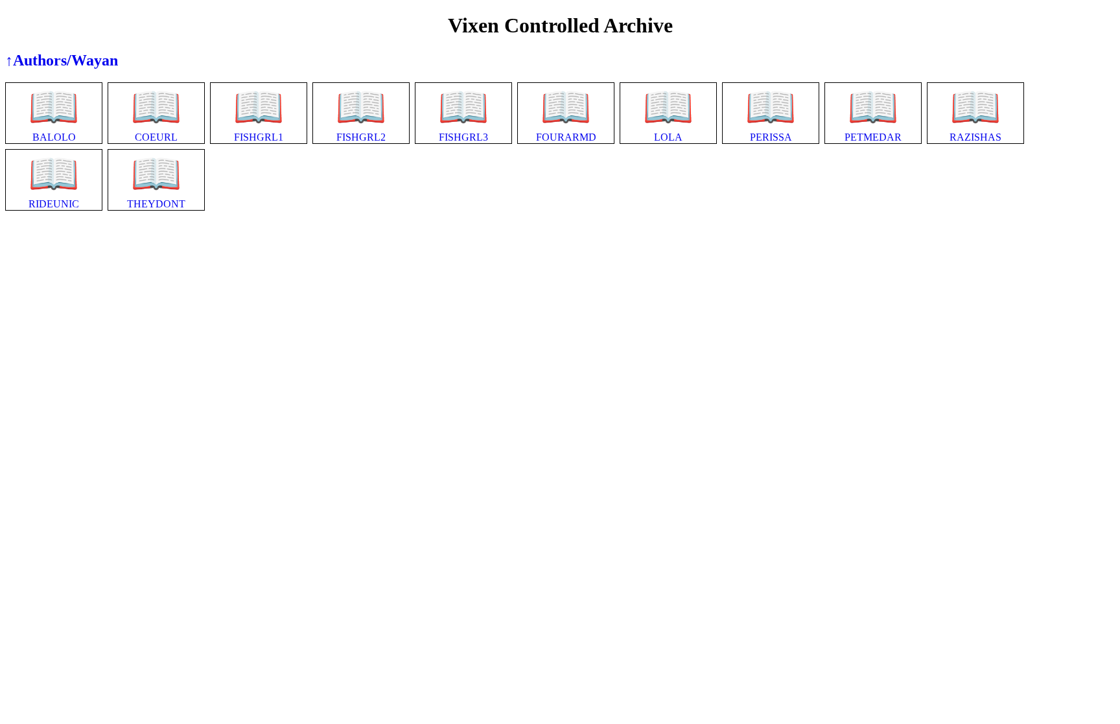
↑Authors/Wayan (61, 60)
